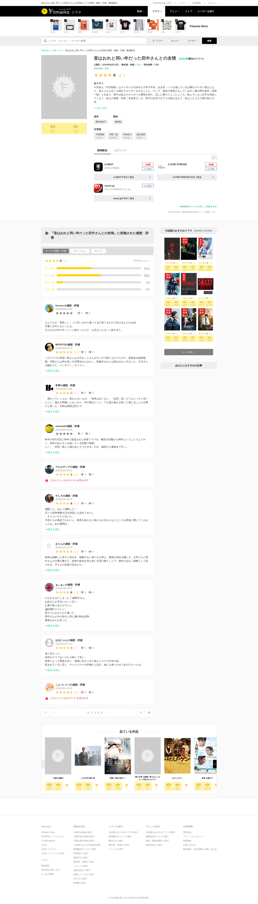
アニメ (173, 11)
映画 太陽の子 (207, 778)
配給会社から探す (82, 870)
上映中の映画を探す (83, 832)
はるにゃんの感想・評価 (68, 640)
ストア (189, 11)
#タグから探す (80, 878)
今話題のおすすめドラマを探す (123, 832)
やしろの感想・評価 (66, 495)
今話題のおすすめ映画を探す (87, 845)
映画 (139, 11)
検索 (209, 41)
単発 (106, 68)
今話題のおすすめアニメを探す (160, 832)
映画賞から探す (81, 853)
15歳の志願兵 (58, 778)
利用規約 (187, 840)
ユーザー (192, 41)
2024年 (184, 58)
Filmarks (45, 50)
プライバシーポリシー (193, 836)
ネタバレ (98, 251)
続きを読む (102, 108)
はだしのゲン (177, 778)
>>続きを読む (52, 370)
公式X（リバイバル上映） (53, 853)
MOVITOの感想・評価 (67, 344)
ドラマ (156, 11)
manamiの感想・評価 (67, 426)
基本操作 (45, 865)
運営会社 (187, 832)
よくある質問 (47, 874)
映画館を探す (80, 883)
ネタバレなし (80, 251)
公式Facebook (48, 840)
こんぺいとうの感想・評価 (70, 684)
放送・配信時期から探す (157, 840)
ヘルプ (182, 3)
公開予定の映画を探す (84, 836)
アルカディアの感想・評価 (70, 466)
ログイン (212, 3)
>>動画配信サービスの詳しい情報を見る (197, 206)
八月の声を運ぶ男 (88, 778)
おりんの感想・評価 (66, 543)
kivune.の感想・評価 (67, 305)
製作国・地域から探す (84, 862)
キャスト (175, 41)
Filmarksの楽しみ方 (162, 3)
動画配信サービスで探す (85, 849)
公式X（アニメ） (49, 849)
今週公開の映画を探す (84, 840)
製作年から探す (81, 857)
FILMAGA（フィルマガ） (53, 836)
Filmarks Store (48, 832)
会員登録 (196, 3)
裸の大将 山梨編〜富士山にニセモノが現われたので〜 (147, 778)
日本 (138, 64)
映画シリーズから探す (84, 874)
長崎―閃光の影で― (118, 778)
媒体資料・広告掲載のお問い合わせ (200, 849)
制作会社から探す (154, 845)
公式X (44, 845)
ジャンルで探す (81, 866)
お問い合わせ (189, 845)
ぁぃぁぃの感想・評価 (67, 584)
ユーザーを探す (205, 11)
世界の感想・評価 (65, 385)
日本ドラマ (57, 50)
